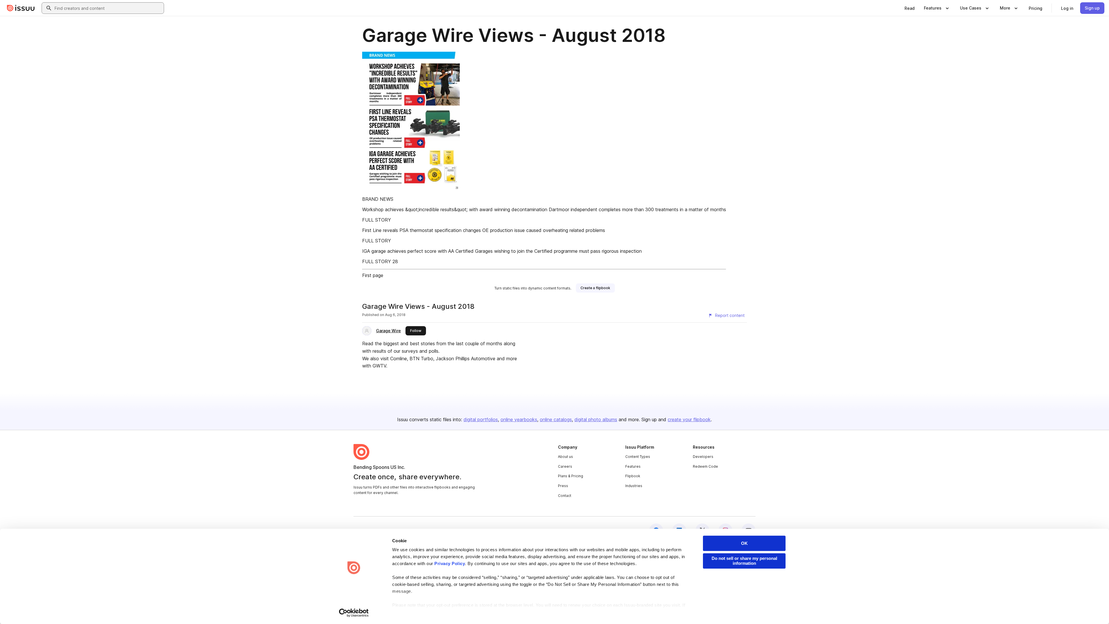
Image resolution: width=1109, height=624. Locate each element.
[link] (909, 8)
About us (565, 456)
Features (633, 466)
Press (563, 486)
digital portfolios (481, 419)
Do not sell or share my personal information (744, 561)
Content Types (637, 456)
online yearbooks (518, 419)
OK (744, 543)
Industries (633, 486)
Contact (564, 495)
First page (372, 275)
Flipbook (632, 476)
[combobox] (108, 8)
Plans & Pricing (570, 476)
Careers (565, 466)
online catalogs (556, 419)
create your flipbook (689, 419)
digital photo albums (595, 419)
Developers (703, 456)
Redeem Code (705, 466)
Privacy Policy (449, 563)
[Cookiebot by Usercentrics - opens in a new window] (354, 612)
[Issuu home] (21, 8)
